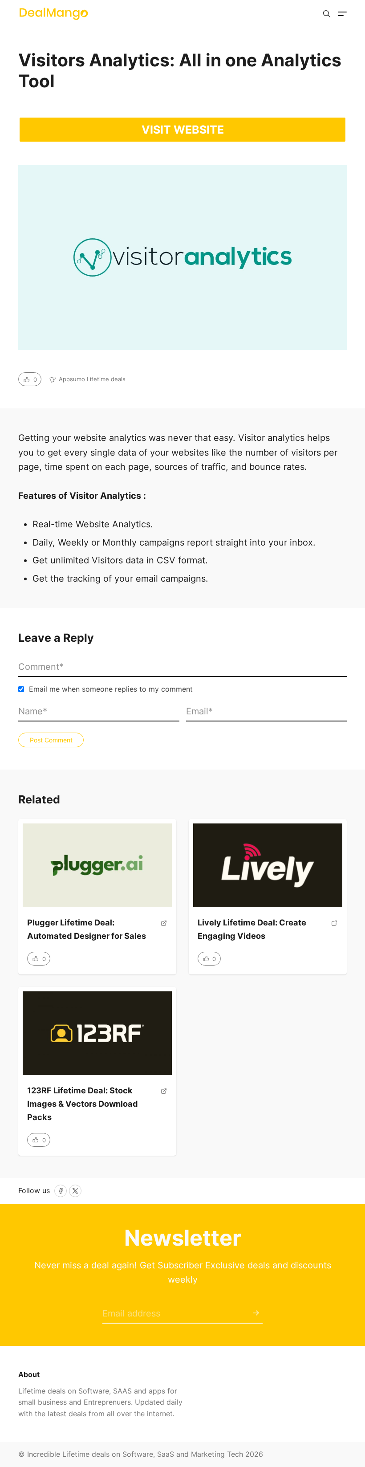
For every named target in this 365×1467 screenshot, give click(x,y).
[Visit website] (164, 933)
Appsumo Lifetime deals (92, 379)
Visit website (183, 129)
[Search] (326, 13)
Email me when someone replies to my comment (111, 689)
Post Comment (51, 740)
